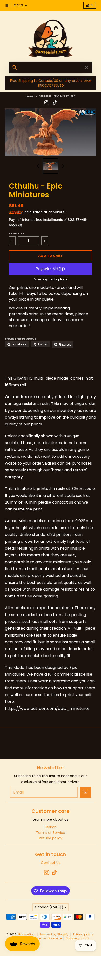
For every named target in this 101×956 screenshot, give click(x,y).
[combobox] (50, 67)
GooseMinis (26, 934)
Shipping (16, 212)
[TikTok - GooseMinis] (54, 102)
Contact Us (50, 862)
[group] (50, 166)
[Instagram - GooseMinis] (46, 102)
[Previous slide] (38, 166)
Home (30, 96)
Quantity (16, 233)
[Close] (86, 67)
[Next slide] (62, 166)
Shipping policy (77, 938)
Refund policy (83, 934)
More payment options (50, 279)
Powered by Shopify (53, 934)
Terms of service (49, 938)
